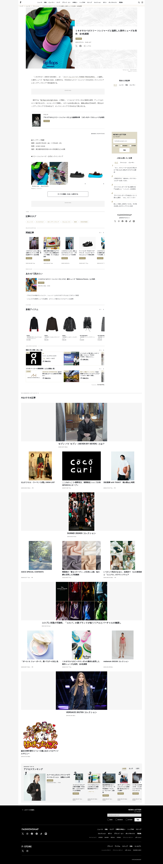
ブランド (110, 846)
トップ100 (82, 2)
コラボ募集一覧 (49, 368)
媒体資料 (107, 837)
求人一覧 (39, 350)
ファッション (36, 6)
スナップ (89, 2)
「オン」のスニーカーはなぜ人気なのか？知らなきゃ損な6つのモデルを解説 (125, 170)
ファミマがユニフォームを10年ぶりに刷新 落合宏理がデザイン (94, 786)
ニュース (39, 2)
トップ (21, 6)
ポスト (105, 2)
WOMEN (125, 145)
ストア (58, 2)
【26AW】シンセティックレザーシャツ (69, 338)
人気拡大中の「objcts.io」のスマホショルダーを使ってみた (125, 179)
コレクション (97, 2)
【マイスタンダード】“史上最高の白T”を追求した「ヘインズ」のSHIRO (125, 188)
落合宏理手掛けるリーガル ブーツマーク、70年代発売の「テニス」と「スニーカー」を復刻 (109, 788)
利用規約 (119, 837)
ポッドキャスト (113, 2)
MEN (116, 145)
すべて (115, 85)
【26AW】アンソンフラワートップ (87, 338)
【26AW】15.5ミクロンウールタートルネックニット (34, 338)
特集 (45, 2)
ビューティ (52, 2)
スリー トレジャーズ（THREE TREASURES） (80, 77)
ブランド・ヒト (66, 2)
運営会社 (113, 837)
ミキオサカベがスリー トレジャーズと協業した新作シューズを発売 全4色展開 (62, 6)
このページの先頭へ (29, 810)
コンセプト (137, 846)
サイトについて (92, 837)
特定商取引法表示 (137, 850)
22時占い (75, 2)
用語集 (121, 2)
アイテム (117, 846)
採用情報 (100, 837)
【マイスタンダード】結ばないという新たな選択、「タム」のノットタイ (125, 196)
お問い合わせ (138, 837)
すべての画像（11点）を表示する (68, 194)
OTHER (134, 145)
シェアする (88, 46)
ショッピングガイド (106, 850)
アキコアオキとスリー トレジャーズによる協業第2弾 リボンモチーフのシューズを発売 (73, 117)
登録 (124, 150)
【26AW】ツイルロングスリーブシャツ (51, 338)
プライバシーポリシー (128, 837)
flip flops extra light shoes (49, 100)
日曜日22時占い (120, 829)
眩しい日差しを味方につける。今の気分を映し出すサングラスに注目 (125, 205)
